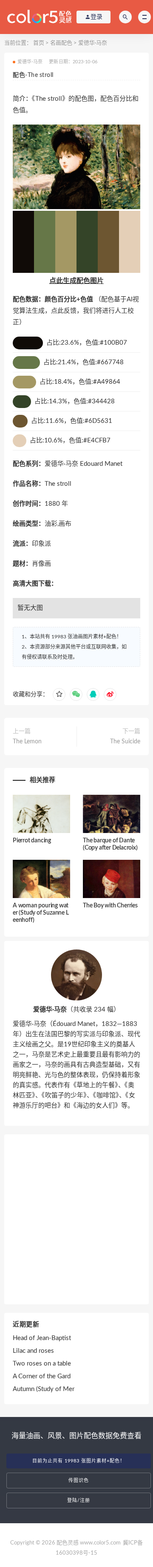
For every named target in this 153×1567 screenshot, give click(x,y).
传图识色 (78, 1480)
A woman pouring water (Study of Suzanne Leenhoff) (41, 913)
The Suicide (125, 742)
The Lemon (27, 742)
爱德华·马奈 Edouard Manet (83, 464)
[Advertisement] (76, 1219)
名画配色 (61, 43)
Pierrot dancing (32, 841)
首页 (38, 43)
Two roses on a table (42, 1363)
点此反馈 (63, 311)
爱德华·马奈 (92, 43)
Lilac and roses (33, 1351)
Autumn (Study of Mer (43, 1389)
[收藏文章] (59, 694)
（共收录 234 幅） (76, 1009)
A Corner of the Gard (42, 1376)
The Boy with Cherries (110, 906)
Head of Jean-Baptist (42, 1338)
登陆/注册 (78, 1500)
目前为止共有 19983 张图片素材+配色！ (78, 1461)
